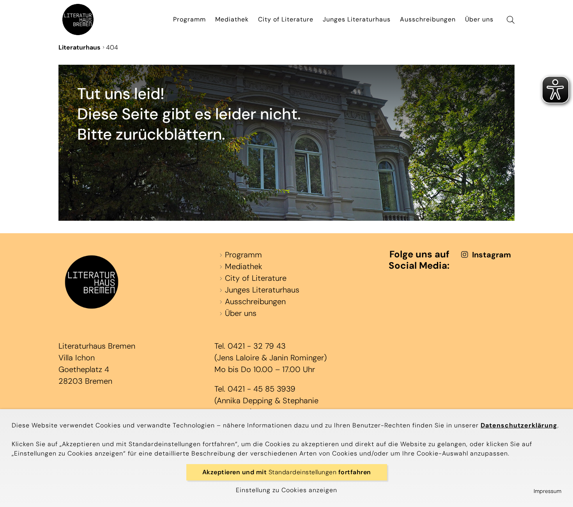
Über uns (479, 19)
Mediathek (232, 19)
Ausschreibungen (428, 19)
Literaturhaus (79, 47)
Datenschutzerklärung (519, 425)
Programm (189, 19)
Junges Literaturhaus (357, 19)
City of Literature (285, 19)
